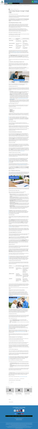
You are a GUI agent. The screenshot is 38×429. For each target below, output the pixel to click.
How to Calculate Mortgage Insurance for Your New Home (19, 393)
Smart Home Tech (15, 5)
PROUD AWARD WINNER (19, 408)
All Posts (7, 5)
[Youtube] (22, 413)
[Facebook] (15, 413)
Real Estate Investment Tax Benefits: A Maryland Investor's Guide (10, 393)
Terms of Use (20, 419)
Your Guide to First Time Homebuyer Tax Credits (27, 393)
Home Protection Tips (11, 378)
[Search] (8, 3)
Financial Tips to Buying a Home (26, 5)
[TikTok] (19, 413)
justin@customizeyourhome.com (19, 418)
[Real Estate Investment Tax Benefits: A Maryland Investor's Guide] (10, 390)
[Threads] (18, 413)
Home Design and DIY (20, 5)
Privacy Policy (17, 419)
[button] (10, 2)
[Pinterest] (21, 413)
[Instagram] (16, 413)
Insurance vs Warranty (16, 378)
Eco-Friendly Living (10, 5)
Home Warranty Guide (22, 378)
